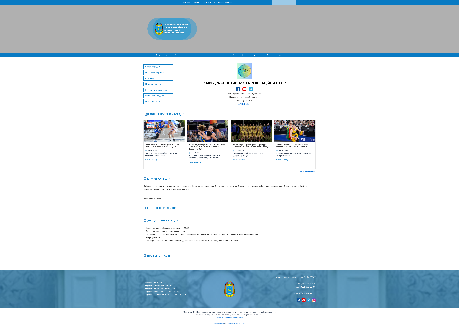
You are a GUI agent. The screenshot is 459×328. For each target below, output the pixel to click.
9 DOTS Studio (240, 323)
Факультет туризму (163, 55)
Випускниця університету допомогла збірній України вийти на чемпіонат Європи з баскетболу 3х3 (207, 147)
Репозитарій (206, 2)
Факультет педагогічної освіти (187, 55)
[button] (164, 55)
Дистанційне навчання (223, 2)
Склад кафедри (152, 67)
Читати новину (151, 160)
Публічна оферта (238, 317)
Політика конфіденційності (224, 317)
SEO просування (230, 323)
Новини (196, 2)
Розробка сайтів (219, 323)
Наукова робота (153, 84)
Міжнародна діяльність (156, 90)
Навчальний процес (154, 72)
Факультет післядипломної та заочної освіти (284, 55)
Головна (186, 2)
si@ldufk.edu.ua (244, 104)
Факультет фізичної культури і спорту (248, 55)
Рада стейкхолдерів (154, 95)
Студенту (149, 78)
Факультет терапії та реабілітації (216, 55)
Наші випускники (153, 101)
